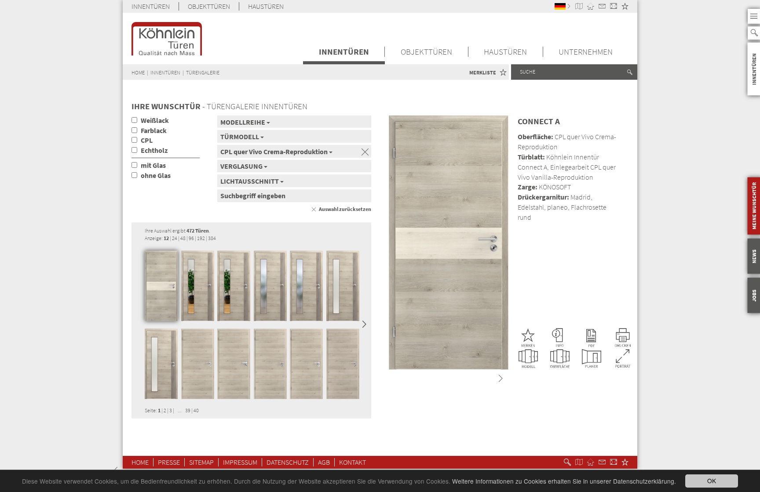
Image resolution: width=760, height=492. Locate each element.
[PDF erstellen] (591, 337)
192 (201, 238)
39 (187, 410)
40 (196, 410)
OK (711, 480)
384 (212, 238)
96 (191, 238)
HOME (138, 72)
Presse (169, 462)
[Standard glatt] (197, 364)
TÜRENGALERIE (202, 72)
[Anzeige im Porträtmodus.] (623, 359)
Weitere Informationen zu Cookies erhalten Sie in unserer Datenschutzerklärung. (564, 481)
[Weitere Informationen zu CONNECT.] (559, 337)
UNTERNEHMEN (586, 52)
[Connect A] (161, 286)
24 (174, 238)
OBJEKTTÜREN (209, 6)
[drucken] (622, 337)
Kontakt (352, 462)
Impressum (240, 462)
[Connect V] (197, 286)
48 (183, 238)
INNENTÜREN (151, 6)
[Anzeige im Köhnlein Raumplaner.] (591, 359)
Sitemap (201, 462)
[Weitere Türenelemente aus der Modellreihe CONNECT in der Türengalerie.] (528, 359)
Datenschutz (288, 462)
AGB (324, 462)
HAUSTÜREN (266, 6)
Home (140, 462)
